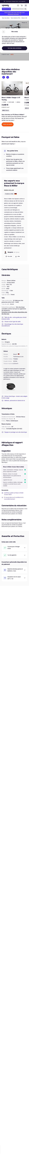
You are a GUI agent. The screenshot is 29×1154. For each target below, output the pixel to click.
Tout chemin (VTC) (15, 18)
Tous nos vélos (5, 18)
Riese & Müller (25, 18)
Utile (18, 256)
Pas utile (10, 256)
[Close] (16, 1)
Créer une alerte (7, 124)
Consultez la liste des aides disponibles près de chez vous (14, 313)
